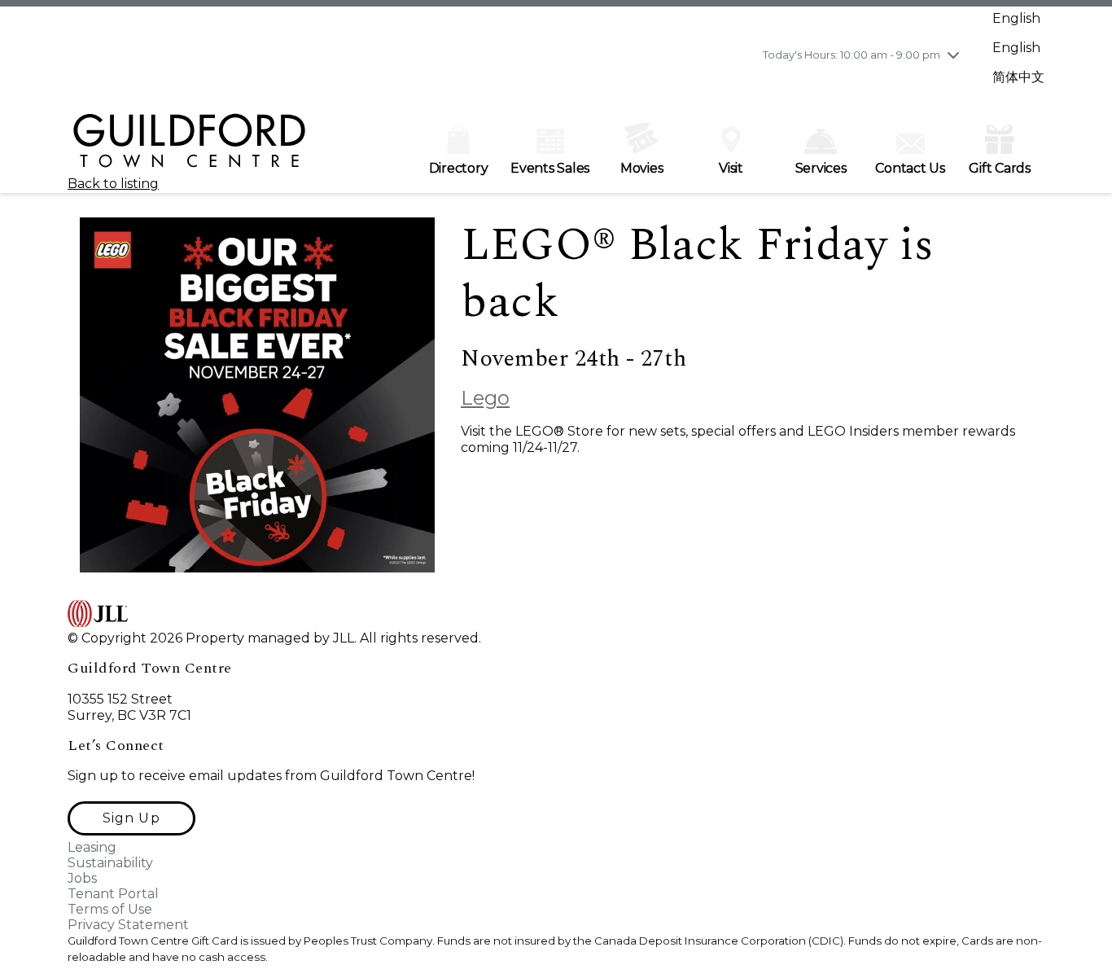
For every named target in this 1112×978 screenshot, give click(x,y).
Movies (641, 168)
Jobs (82, 878)
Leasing (92, 847)
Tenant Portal (113, 893)
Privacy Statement (128, 924)
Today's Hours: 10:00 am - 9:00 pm (851, 54)
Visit (731, 168)
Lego (485, 398)
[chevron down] (953, 54)
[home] (190, 148)
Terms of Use (110, 909)
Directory (458, 168)
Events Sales (549, 168)
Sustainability (110, 863)
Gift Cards (1000, 168)
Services (821, 168)
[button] (131, 818)
